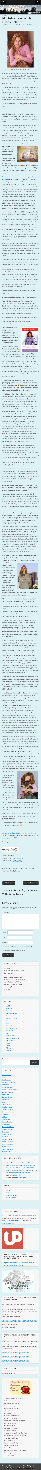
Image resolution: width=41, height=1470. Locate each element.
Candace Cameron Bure (10, 1090)
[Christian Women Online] (20, 10)
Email (4, 937)
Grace (8, 1023)
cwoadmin (5, 1094)
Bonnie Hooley (7, 1087)
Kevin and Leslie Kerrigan (27, 1165)
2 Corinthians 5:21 (14, 1220)
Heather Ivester (7, 1107)
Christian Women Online (20, 1466)
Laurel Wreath (7, 1122)
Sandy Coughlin (7, 1142)
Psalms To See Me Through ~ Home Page (16, 1360)
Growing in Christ (12, 1028)
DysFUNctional (17, 860)
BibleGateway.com (8, 1223)
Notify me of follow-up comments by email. (18, 947)
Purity (8, 1033)
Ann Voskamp (6, 1080)
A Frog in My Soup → (31, 883)
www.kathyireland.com (12, 833)
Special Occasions (12, 1038)
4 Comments (28, 24)
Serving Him (10, 1035)
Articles (8, 1006)
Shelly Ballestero (7, 1144)
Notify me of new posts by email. (14, 950)
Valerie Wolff (6, 1151)
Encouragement (11, 1013)
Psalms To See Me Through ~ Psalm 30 (15, 1353)
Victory (8, 1048)
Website (4, 942)
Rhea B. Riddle (7, 1139)
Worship (9, 1050)
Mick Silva (5, 1132)
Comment (6, 912)
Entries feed (10, 1193)
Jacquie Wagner (7, 1109)
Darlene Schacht (8, 24)
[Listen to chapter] (21, 1220)
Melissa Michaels (8, 1129)
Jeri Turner (5, 1114)
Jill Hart (4, 1117)
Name (4, 932)
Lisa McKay (6, 1124)
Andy (4, 1077)
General (4, 15)
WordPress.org (11, 1198)
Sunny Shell (6, 1146)
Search (4, 1059)
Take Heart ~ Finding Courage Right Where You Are (19, 1320)
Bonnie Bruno (6, 1085)
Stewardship (10, 1040)
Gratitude (9, 1026)
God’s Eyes (17, 1175)
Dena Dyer (5, 1099)
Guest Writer (6, 1104)
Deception (9, 1011)
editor (4, 1102)
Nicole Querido (7, 1134)
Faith (8, 1016)
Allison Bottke (6, 1075)
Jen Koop (5, 1112)
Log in (8, 1190)
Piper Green (6, 1137)
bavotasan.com (29, 1468)
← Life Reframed (8, 883)
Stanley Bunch (11, 1165)
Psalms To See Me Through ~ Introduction (16, 1357)
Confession (10, 1008)
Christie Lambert (7, 1092)
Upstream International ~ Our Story (16, 1263)
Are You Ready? (24, 1163)
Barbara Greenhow (8, 1082)
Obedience (10, 1031)
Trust (8, 1045)
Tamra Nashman (7, 1149)
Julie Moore (6, 1119)
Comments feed (11, 1195)
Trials (8, 1043)
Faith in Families (11, 1018)
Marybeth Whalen (8, 1127)
